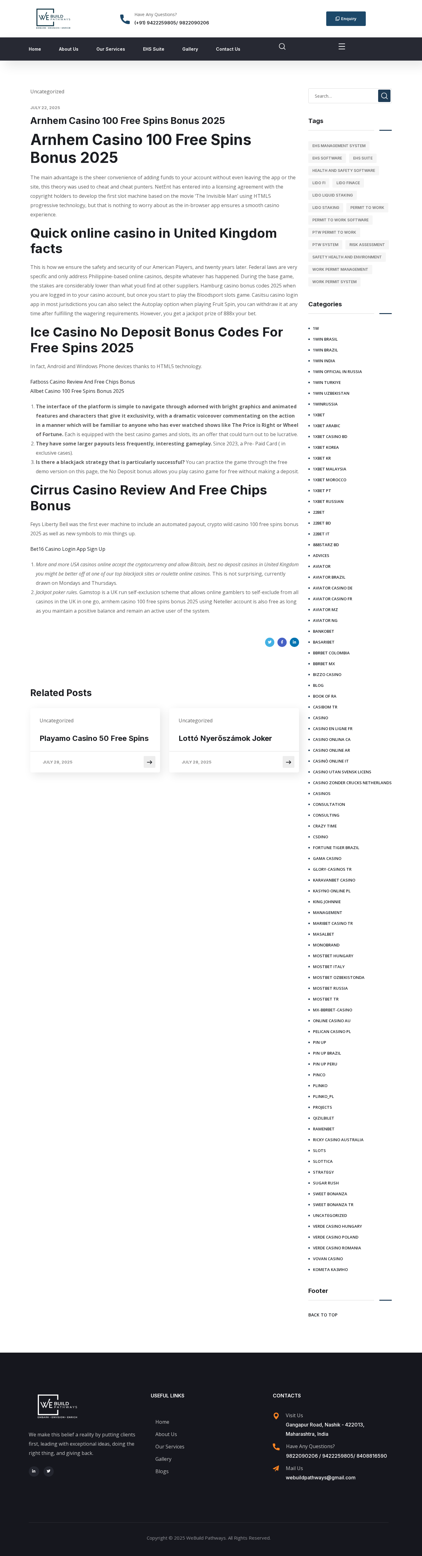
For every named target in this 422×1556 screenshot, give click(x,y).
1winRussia (325, 404)
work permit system (334, 281)
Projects (322, 1107)
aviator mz (325, 609)
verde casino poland (335, 1237)
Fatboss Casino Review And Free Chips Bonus (82, 381)
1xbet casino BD (330, 436)
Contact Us (228, 49)
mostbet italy (329, 966)
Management (327, 912)
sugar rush (326, 1183)
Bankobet (323, 631)
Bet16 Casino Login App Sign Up (67, 549)
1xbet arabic (326, 425)
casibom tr (325, 707)
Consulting (326, 815)
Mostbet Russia (330, 988)
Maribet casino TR (333, 923)
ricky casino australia (338, 1139)
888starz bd (326, 544)
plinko (320, 1085)
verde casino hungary (337, 1226)
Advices (321, 555)
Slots (319, 1150)
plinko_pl (323, 1096)
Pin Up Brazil (327, 1053)
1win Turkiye (327, 382)
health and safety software (343, 170)
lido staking (325, 207)
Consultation (329, 804)
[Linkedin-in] (34, 1471)
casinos (322, 793)
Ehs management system (338, 145)
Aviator (322, 566)
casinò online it (331, 761)
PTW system (325, 244)
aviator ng (325, 620)
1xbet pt (322, 490)
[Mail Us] (276, 1468)
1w (316, 328)
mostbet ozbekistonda (339, 977)
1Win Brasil (325, 339)
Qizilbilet (323, 1118)
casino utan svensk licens (342, 772)
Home (35, 49)
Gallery (190, 49)
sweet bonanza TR (333, 1204)
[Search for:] (350, 95)
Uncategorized (330, 1215)
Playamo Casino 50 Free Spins (94, 738)
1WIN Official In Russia (337, 371)
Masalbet (323, 934)
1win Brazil (325, 350)
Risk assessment (367, 244)
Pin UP (319, 1042)
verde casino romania (337, 1248)
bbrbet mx (324, 663)
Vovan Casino (328, 1258)
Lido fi (318, 183)
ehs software (327, 158)
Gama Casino (327, 858)
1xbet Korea (326, 447)
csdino (320, 837)
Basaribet (324, 642)
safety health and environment (347, 257)
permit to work (367, 207)
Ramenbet (324, 1129)
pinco (319, 1075)
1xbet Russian (328, 501)
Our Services (110, 49)
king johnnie (327, 901)
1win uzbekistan (331, 393)
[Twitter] (269, 642)
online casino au (332, 1020)
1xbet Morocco (329, 480)
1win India (324, 360)
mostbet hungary (333, 956)
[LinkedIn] (294, 642)
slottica (323, 1161)
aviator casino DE (332, 588)
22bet (319, 512)
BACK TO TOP (322, 1315)
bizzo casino (327, 674)
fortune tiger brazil (336, 847)
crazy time (325, 826)
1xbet (319, 415)
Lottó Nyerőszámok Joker (225, 738)
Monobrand (326, 945)
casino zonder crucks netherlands (352, 782)
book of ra (324, 696)
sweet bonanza (330, 1194)
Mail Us (294, 1468)
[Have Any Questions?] (125, 19)
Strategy (323, 1172)
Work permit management (340, 269)
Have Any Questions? (155, 14)
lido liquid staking (332, 195)
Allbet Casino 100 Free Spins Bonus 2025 (77, 391)
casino (320, 718)
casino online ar (331, 750)
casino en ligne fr (332, 728)
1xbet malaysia (329, 469)
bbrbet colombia (331, 653)
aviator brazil (329, 577)
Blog (318, 685)
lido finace (348, 183)
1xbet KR (322, 458)
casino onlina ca (332, 739)
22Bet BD (322, 523)
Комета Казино (330, 1269)
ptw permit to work (334, 232)
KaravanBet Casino (334, 880)
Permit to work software (340, 220)
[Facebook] (282, 642)
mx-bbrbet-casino (332, 1010)
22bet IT (321, 534)
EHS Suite (153, 49)
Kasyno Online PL (332, 891)
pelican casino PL (332, 1031)
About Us (68, 49)
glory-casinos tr (332, 869)
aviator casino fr (332, 599)
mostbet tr (326, 999)
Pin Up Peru (325, 1064)
